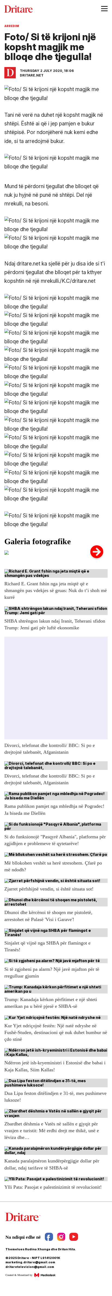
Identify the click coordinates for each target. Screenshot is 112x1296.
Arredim (11, 26)
